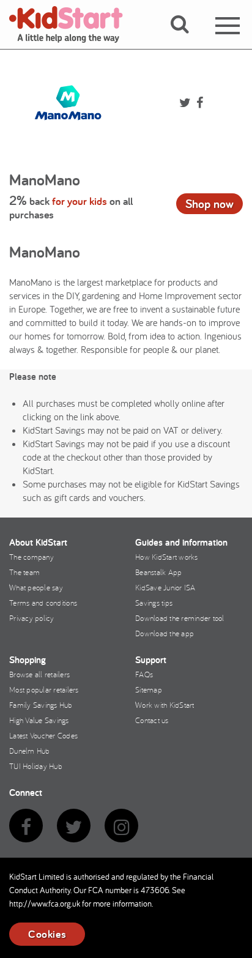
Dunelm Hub (29, 751)
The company (31, 557)
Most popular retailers (44, 689)
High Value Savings (39, 720)
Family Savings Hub (41, 705)
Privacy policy (31, 618)
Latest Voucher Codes (43, 735)
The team (24, 572)
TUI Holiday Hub (35, 766)
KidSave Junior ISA (165, 587)
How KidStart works (166, 557)
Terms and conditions (43, 602)
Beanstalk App (158, 572)
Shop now (209, 204)
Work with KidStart (165, 705)
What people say (36, 587)
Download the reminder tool (179, 618)
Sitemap (148, 689)
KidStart (73, 24)
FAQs (144, 674)
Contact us (152, 720)
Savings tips (153, 602)
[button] (187, 38)
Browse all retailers (39, 674)
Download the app (164, 633)
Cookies (47, 934)
